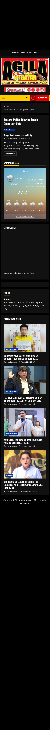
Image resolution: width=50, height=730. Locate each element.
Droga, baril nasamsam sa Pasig (18, 135)
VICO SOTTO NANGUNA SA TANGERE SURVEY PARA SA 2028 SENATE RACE (23, 441)
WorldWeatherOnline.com (25, 216)
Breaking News (11, 349)
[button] (3, 97)
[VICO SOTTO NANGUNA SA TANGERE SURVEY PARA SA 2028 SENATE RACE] (25, 422)
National (9, 475)
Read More (11, 153)
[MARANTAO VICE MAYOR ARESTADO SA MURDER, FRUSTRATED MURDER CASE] (25, 338)
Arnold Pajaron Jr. (11, 138)
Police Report (9, 130)
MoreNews (39, 500)
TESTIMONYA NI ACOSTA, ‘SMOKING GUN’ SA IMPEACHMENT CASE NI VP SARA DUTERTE (23, 399)
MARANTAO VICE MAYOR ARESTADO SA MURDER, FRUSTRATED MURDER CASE (21, 357)
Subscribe (42, 97)
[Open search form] (27, 97)
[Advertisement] (25, 25)
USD (19, 273)
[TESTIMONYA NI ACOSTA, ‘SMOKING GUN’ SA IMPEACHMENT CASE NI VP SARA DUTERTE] (25, 380)
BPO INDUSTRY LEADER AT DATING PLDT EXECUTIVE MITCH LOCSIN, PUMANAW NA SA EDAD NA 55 (23, 484)
